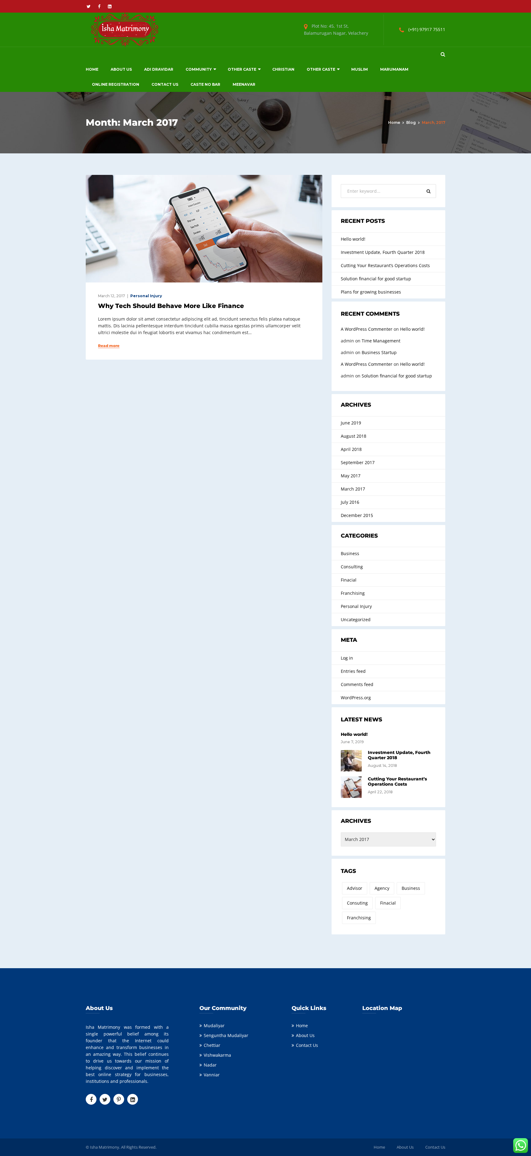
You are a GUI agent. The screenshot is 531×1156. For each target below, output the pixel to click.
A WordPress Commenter (366, 329)
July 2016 (350, 502)
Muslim (359, 69)
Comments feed (357, 684)
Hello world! (353, 239)
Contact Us (164, 84)
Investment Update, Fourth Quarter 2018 (383, 252)
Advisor (354, 888)
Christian (283, 69)
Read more (109, 346)
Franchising (353, 593)
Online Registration (115, 84)
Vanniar (212, 1075)
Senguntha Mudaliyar (226, 1035)
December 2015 (357, 515)
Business (350, 553)
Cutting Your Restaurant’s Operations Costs (385, 265)
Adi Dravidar (158, 69)
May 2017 (350, 476)
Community (199, 69)
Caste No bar (205, 84)
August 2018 (353, 436)
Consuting (357, 903)
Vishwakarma (217, 1055)
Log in (347, 658)
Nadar (210, 1065)
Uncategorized (356, 619)
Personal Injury (146, 296)
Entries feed (353, 671)
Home (92, 69)
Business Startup (379, 352)
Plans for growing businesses (371, 292)
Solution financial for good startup (376, 279)
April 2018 (351, 449)
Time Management (381, 341)
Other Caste (242, 69)
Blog (411, 122)
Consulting (352, 567)
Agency (382, 888)
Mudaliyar (214, 1025)
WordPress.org (356, 697)
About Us (121, 69)
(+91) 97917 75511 (426, 29)
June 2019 (351, 423)
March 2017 (353, 489)
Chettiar (212, 1045)
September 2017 (358, 462)
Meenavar (244, 84)
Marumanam (394, 69)
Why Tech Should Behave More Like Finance (171, 306)
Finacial (348, 580)
